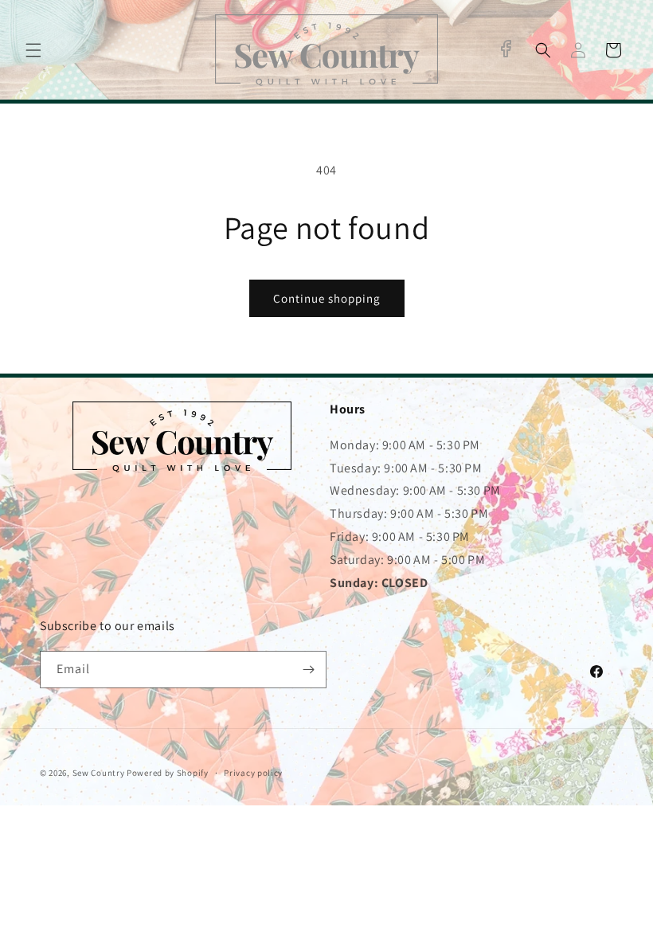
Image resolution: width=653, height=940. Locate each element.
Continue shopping (327, 298)
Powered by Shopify (168, 772)
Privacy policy (253, 772)
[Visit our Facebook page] (506, 49)
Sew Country (98, 772)
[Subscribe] (308, 669)
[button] (33, 50)
